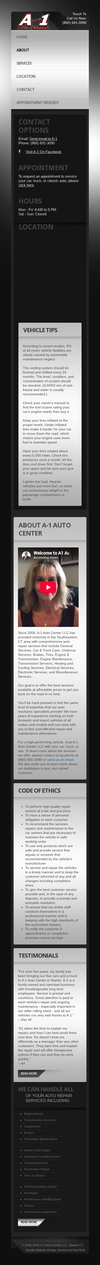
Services (24, 63)
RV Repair (31, 1193)
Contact (25, 89)
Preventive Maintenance (41, 1139)
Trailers (29, 1205)
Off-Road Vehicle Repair (40, 1186)
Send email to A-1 (43, 139)
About (23, 50)
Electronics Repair (37, 1169)
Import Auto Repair (37, 1150)
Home (22, 37)
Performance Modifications (42, 1199)
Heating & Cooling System (42, 1156)
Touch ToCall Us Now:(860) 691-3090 (74, 18)
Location (26, 76)
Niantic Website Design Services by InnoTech (55, 1250)
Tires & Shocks (34, 1175)
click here (26, 185)
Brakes (29, 1133)
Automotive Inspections (40, 1212)
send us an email (60, 760)
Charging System (36, 1163)
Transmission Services (40, 1120)
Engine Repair (33, 1114)
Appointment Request (38, 102)
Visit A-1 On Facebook (43, 152)
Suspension (32, 1126)
